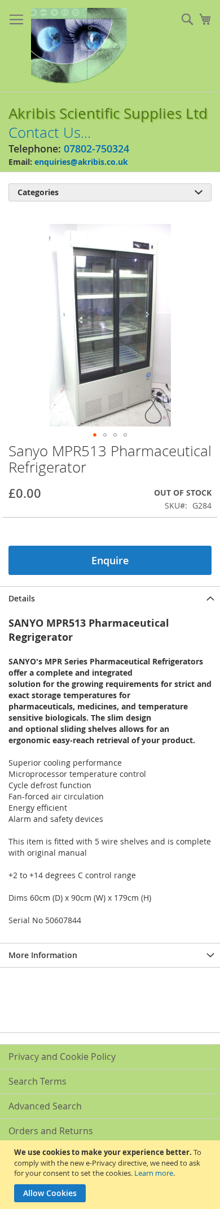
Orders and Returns (50, 1131)
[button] (95, 434)
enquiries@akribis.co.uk (81, 161)
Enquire (110, 560)
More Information (42, 955)
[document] (111, 1174)
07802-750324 (96, 148)
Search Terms (37, 1081)
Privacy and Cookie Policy (62, 1056)
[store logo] (79, 46)
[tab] (110, 598)
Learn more (153, 1173)
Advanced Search (45, 1106)
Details (21, 598)
